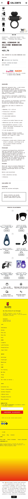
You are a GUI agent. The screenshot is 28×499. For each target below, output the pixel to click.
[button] (2, 2)
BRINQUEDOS (5, 37)
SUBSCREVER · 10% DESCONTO (12, 412)
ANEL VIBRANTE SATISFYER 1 (6, 249)
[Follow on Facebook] (2, 424)
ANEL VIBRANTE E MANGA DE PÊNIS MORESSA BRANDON (6, 274)
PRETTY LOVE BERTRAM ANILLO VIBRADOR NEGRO (21, 227)
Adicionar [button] (7, 230)
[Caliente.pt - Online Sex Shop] (14, 2)
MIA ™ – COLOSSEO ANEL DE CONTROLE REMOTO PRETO (6, 227)
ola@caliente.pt (7, 320)
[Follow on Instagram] (4, 424)
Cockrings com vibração (15, 39)
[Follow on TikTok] (7, 424)
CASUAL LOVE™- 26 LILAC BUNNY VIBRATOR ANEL (21, 274)
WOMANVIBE (7, 64)
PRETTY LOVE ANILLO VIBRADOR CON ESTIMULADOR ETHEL (21, 250)
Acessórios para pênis (14, 38)
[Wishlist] (26, 31)
